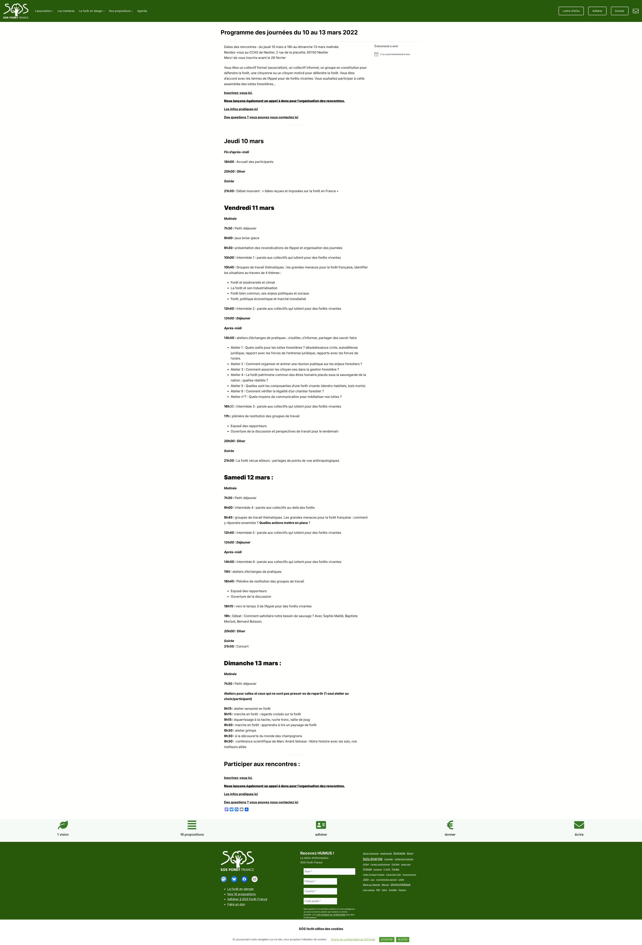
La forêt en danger (240, 889)
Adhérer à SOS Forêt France (247, 899)
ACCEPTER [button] (386, 939)
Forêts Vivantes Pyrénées (374, 875)
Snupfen (393, 890)
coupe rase (405, 864)
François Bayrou (409, 875)
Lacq (372, 880)
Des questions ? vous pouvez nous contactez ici (261, 117)
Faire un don (236, 904)
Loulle (401, 879)
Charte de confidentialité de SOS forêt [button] (353, 939)
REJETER (402, 939)
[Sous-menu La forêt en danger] (104, 11)
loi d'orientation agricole (386, 880)
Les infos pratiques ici (241, 109)
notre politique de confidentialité (330, 915)
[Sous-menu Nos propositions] (132, 11)
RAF (378, 890)
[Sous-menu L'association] (53, 11)
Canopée (388, 859)
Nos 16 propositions (241, 894)
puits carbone (369, 890)
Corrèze (395, 864)
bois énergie (373, 859)
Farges (395, 869)
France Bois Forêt (393, 875)
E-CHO (387, 869)
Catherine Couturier (404, 859)
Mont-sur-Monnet (371, 884)
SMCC (384, 890)
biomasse (399, 853)
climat (366, 864)
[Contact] (636, 11)
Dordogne (377, 869)
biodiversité (386, 853)
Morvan (385, 884)
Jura (366, 879)
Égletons (402, 890)
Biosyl (410, 853)
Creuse (367, 869)
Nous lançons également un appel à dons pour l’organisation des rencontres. (284, 101)
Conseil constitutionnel (380, 864)
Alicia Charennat (371, 853)
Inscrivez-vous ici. (238, 93)
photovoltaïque (400, 884)
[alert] (396, 54)
